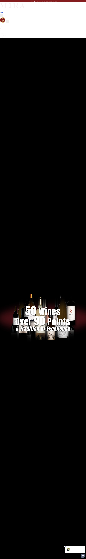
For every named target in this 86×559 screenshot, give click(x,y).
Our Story (2, 26)
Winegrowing (3, 28)
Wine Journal (3, 31)
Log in (1, 9)
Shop (1, 24)
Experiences (3, 35)
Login (1, 37)
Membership (3, 33)
